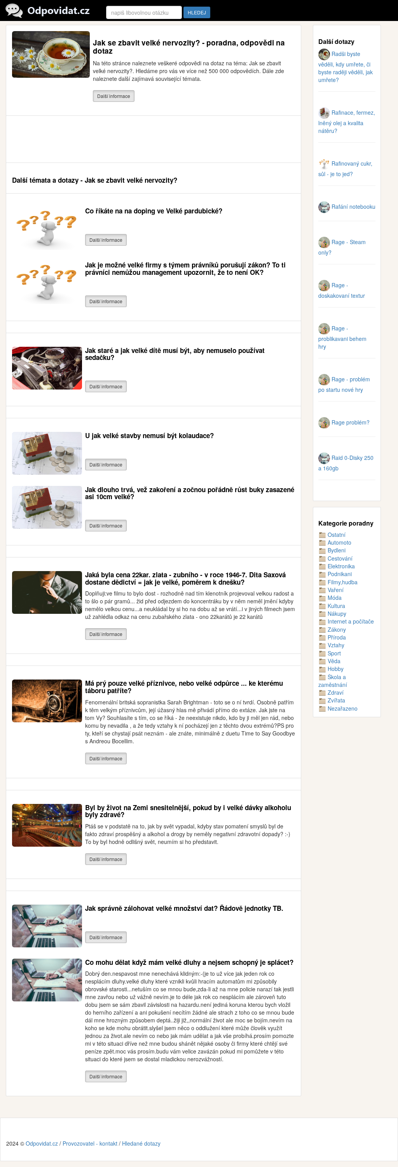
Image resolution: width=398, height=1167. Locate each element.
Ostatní (336, 534)
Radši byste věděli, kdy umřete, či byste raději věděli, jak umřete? (345, 67)
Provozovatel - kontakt (90, 1143)
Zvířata (335, 700)
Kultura (335, 606)
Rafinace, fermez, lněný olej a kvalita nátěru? (346, 121)
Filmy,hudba (342, 582)
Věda (333, 661)
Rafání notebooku (352, 206)
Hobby (335, 669)
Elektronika (340, 566)
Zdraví (335, 692)
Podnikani (339, 574)
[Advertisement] (153, 139)
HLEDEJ (197, 12)
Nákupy (336, 613)
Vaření (335, 590)
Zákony (336, 629)
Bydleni (336, 550)
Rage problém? (350, 422)
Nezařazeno (342, 708)
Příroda (336, 637)
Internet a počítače (350, 621)
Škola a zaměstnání (332, 680)
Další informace (113, 96)
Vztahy (335, 645)
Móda (334, 597)
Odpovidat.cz (42, 1143)
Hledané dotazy (141, 1143)
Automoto (338, 542)
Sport (333, 653)
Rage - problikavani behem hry (342, 337)
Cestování (339, 558)
